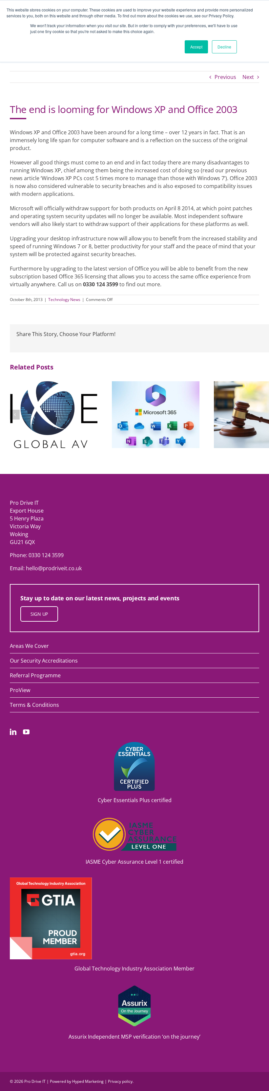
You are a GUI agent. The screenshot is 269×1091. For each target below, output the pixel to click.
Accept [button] (196, 46)
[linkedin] (13, 732)
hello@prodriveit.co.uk (54, 568)
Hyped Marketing (88, 1081)
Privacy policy (120, 1081)
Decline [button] (224, 46)
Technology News (64, 299)
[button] (15, 415)
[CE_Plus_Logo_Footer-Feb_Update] (134, 744)
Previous (225, 77)
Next (248, 77)
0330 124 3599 (46, 555)
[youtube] (26, 732)
